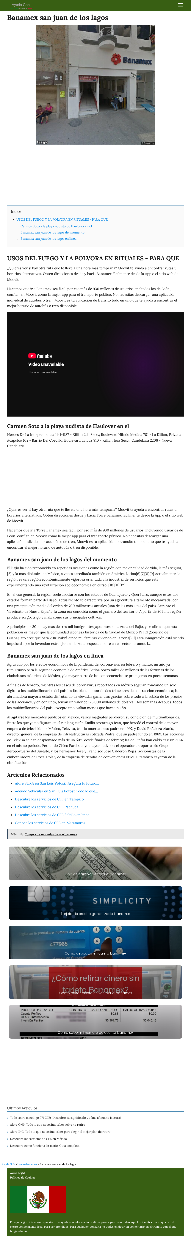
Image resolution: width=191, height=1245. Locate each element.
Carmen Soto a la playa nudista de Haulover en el (56, 226)
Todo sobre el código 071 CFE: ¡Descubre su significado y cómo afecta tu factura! (65, 1117)
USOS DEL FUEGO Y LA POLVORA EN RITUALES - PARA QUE (62, 219)
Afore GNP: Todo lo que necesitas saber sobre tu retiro (47, 1124)
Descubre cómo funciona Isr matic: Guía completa (44, 1145)
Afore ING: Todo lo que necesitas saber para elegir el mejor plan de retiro (60, 1131)
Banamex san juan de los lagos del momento (52, 232)
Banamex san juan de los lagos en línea (48, 238)
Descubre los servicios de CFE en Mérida (38, 1139)
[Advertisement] (95, 174)
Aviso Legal (17, 1173)
